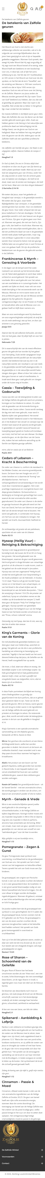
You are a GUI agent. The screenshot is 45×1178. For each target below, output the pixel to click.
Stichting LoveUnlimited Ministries (26, 1174)
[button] (31, 8)
